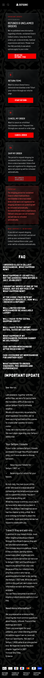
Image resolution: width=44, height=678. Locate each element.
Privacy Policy (26, 674)
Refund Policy (5, 674)
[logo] (22, 4)
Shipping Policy (37, 674)
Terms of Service (15, 674)
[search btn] (8, 5)
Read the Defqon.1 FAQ (20, 56)
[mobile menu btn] (3, 5)
